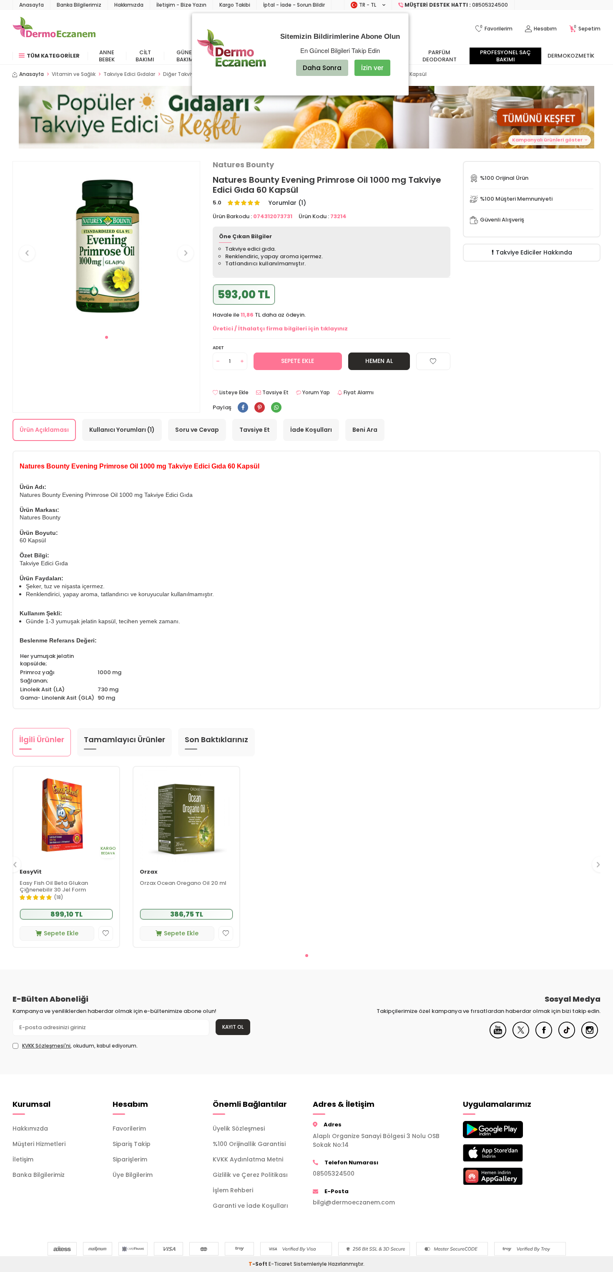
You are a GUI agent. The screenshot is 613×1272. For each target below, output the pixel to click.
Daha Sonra (322, 67)
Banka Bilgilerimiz (79, 4)
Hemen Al (379, 361)
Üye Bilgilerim (133, 1175)
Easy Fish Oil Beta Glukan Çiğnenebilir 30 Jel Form (54, 887)
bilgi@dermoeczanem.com (354, 1202)
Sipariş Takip (132, 1144)
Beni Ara (364, 430)
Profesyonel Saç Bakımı (505, 55)
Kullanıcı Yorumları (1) (122, 430)
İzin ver (372, 67)
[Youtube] (498, 1036)
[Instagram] (589, 1036)
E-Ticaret (280, 1263)
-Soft (259, 1263)
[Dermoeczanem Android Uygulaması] (506, 1129)
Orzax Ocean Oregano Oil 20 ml (183, 883)
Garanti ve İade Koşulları (250, 1205)
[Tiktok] (566, 1036)
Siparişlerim (130, 1159)
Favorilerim (129, 1128)
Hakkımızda (128, 4)
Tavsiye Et (275, 392)
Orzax (149, 872)
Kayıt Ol (233, 1026)
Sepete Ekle (297, 361)
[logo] (54, 28)
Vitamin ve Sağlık (73, 74)
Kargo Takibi (234, 4)
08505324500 (333, 1173)
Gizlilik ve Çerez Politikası (250, 1175)
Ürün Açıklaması (44, 430)
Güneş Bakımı (185, 55)
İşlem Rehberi (233, 1190)
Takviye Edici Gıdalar (129, 74)
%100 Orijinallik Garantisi (249, 1144)
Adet (218, 347)
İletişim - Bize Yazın (181, 4)
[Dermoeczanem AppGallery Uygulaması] (506, 1176)
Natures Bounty (243, 165)
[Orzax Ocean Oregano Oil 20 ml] (186, 814)
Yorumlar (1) (287, 203)
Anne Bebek (107, 55)
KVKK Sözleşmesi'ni (46, 1045)
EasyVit (31, 872)
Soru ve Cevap (197, 430)
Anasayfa (31, 4)
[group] (106, 245)
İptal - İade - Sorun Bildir (294, 4)
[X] (521, 1036)
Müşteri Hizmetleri (39, 1144)
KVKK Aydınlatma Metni (248, 1159)
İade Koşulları (311, 430)
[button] (106, 337)
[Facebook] (543, 1036)
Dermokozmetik (571, 56)
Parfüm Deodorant (439, 55)
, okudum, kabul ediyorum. (80, 1046)
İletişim (23, 1159)
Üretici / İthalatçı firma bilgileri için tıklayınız (280, 328)
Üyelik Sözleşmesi (239, 1128)
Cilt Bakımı (145, 55)
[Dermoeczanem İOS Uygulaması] (506, 1152)
